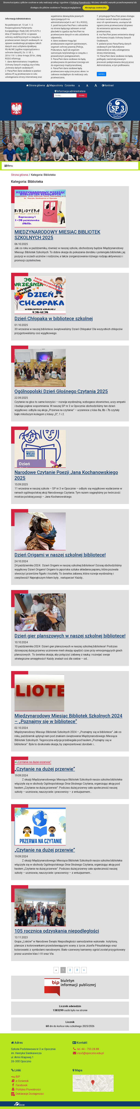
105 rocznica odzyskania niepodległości (57, 931)
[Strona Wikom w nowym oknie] (19, 1104)
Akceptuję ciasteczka (95, 7)
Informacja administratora (71, 91)
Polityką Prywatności (80, 2)
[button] (4, 141)
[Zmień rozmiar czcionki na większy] (87, 85)
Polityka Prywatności (28, 1089)
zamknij (101, 74)
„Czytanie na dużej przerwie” (45, 769)
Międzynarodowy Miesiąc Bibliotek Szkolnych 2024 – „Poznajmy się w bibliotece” (68, 718)
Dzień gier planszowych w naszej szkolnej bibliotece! (70, 636)
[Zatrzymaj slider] (70, 157)
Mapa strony (56, 85)
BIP (17, 1076)
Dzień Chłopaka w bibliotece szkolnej (54, 318)
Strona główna (37, 85)
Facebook (21, 1085)
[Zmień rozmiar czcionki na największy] (95, 85)
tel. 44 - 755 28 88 (87, 1049)
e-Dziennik (22, 1081)
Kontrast (109, 85)
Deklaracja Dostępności (29, 1093)
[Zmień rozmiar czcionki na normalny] (79, 85)
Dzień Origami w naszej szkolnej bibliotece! (60, 555)
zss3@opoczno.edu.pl (90, 1053)
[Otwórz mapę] (93, 1083)
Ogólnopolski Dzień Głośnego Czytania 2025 (61, 391)
